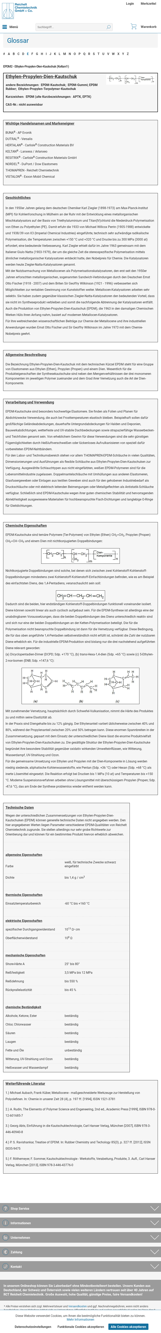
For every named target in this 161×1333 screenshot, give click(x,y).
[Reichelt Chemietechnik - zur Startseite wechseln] (19, 11)
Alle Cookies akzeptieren (128, 1327)
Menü (13, 27)
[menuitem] (130, 3)
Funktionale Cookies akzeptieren (81, 1327)
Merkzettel (148, 3)
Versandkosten (77, 1306)
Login (130, 3)
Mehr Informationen (80, 1319)
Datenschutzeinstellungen (33, 1327)
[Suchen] (109, 27)
